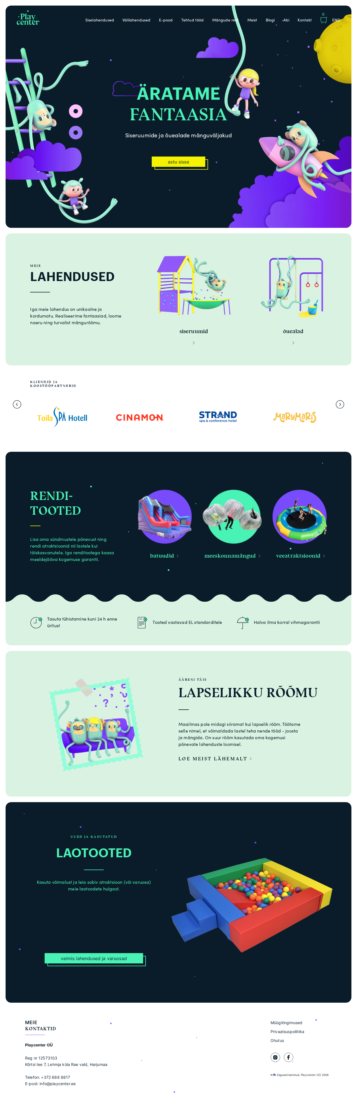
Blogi (270, 20)
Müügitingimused (286, 1022)
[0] (323, 21)
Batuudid (162, 555)
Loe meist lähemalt (214, 758)
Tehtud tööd (192, 20)
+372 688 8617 (55, 1077)
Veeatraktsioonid (298, 555)
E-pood (166, 20)
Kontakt (305, 20)
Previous (17, 404)
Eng (336, 20)
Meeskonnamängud (230, 555)
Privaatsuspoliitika (287, 1031)
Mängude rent (225, 20)
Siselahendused (99, 20)
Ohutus (277, 1040)
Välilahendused (136, 20)
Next (340, 404)
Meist (252, 20)
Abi (286, 20)
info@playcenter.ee (58, 1083)
